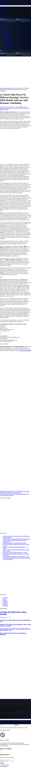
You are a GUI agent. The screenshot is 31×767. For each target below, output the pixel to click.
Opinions (8, 41)
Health (7, 39)
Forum (4, 12)
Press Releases (9, 42)
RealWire (11, 106)
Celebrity (5, 27)
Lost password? (3, 766)
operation (2, 231)
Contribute (5, 9)
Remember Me (5, 765)
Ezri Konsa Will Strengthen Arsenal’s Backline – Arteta (16, 556)
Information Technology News (7, 491)
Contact (5, 14)
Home (4, 24)
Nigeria (5, 30)
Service (20, 246)
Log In (2, 763)
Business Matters (3, 106)
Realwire (21, 491)
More (4, 35)
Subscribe (2, 49)
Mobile (19, 286)
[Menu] (0, 50)
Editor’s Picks (9, 38)
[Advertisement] (15, 72)
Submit (16, 725)
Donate (4, 11)
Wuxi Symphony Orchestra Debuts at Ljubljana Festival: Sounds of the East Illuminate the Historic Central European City (16, 540)
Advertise (5, 8)
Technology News (16, 492)
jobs (29, 233)
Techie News (3, 492)
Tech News (26, 491)
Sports (4, 32)
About (4, 7)
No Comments (20, 106)
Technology (6, 34)
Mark (1, 213)
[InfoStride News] (15, 22)
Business (5, 26)
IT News (17, 491)
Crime (4, 28)
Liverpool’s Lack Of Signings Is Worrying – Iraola (15, 552)
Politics (4, 31)
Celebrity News (3, 617)
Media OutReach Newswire (12, 43)
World (7, 45)
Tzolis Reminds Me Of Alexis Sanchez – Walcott (14, 543)
